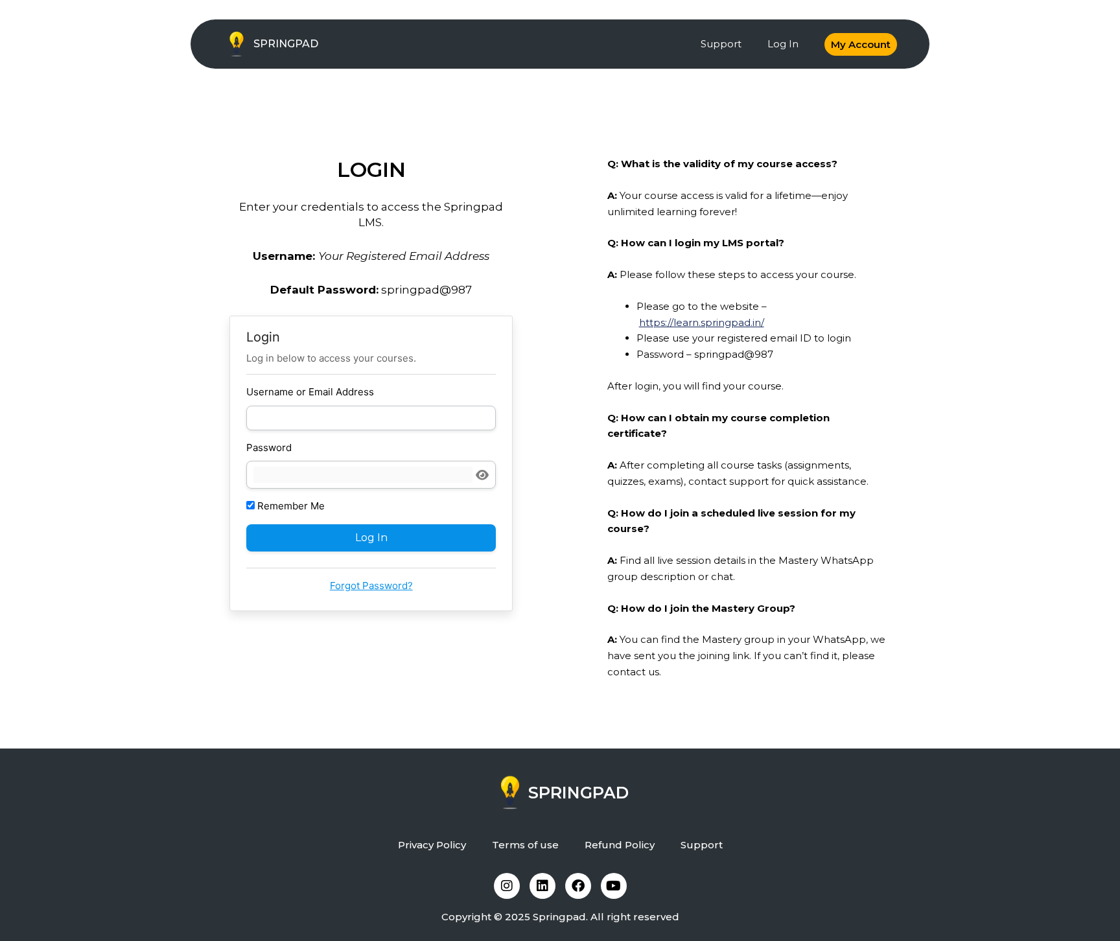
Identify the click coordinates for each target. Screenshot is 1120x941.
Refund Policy (620, 845)
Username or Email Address (310, 392)
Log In (783, 44)
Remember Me (290, 506)
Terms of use (525, 845)
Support (721, 44)
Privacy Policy (432, 845)
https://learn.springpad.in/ (701, 322)
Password (269, 447)
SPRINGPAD (285, 44)
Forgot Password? (371, 585)
